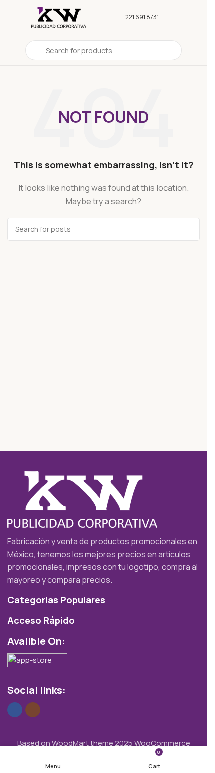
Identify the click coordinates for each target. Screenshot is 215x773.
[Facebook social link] (15, 709)
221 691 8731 (142, 17)
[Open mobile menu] (11, 50)
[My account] (196, 50)
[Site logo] (59, 16)
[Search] (188, 229)
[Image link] (83, 499)
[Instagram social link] (33, 709)
